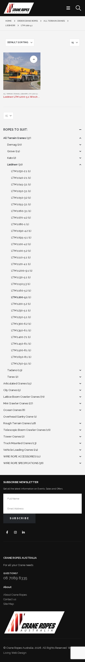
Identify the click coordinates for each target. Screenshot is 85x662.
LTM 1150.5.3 (19, 283)
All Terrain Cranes (11, 94)
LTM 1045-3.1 (19, 184)
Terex (11, 376)
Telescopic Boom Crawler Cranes (24, 429)
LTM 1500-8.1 (19, 350)
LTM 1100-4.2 (19, 244)
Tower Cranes (12, 436)
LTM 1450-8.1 (19, 343)
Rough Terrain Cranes (17, 423)
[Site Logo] (18, 8)
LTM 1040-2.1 (19, 177)
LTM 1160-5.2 (19, 290)
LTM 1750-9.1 (19, 363)
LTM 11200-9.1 (20, 270)
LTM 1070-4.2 (19, 217)
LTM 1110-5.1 (19, 257)
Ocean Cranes (12, 410)
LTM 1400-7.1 (19, 337)
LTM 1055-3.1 (19, 204)
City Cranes (10, 390)
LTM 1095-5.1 (19, 237)
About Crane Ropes (15, 594)
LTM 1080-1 (18, 224)
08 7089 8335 (15, 578)
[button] (69, 8)
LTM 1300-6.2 (19, 323)
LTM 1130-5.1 (19, 277)
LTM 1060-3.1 (19, 211)
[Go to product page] (21, 71)
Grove (11, 151)
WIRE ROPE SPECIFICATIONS (20, 463)
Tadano (12, 370)
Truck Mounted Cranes (17, 443)
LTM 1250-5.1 (19, 317)
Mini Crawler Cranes (15, 403)
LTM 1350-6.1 (19, 330)
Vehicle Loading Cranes (18, 449)
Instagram (15, 532)
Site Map (8, 603)
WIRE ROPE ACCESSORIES (19, 456)
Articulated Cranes (14, 383)
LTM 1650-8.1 (19, 356)
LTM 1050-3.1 (19, 191)
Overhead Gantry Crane (18, 416)
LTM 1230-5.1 (19, 310)
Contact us (9, 599)
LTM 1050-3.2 (19, 197)
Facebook (7, 532)
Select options (33, 59)
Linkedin (23, 532)
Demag (12, 144)
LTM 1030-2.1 (19, 171)
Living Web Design (14, 652)
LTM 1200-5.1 (33, 94)
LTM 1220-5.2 (19, 303)
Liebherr (24, 94)
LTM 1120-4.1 (19, 264)
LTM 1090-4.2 (19, 230)
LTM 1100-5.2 (19, 250)
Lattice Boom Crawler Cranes (21, 396)
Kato (10, 157)
